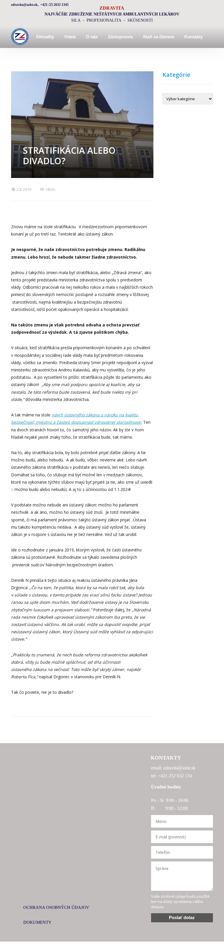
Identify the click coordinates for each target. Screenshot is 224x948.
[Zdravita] (20, 37)
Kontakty (193, 36)
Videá (70, 36)
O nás (92, 36)
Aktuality (45, 36)
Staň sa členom (158, 36)
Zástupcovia (120, 36)
